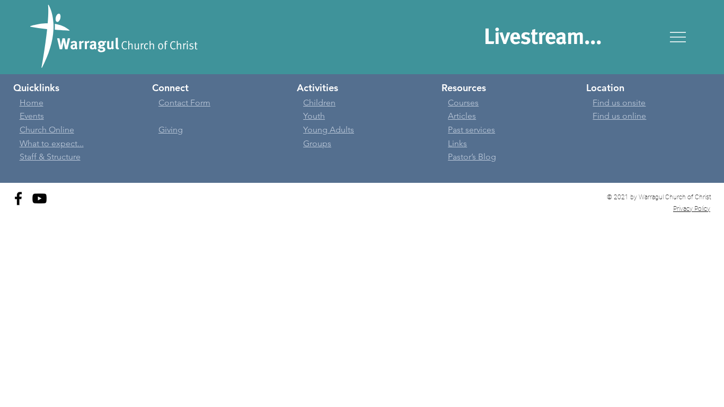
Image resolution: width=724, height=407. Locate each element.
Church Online (47, 130)
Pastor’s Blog (472, 157)
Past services (471, 130)
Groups (317, 143)
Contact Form (184, 103)
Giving (170, 130)
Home (31, 103)
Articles (462, 116)
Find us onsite (619, 103)
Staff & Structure (50, 157)
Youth (314, 116)
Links (457, 143)
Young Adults (328, 130)
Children (319, 103)
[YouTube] (39, 198)
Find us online (619, 116)
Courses (463, 103)
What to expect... (52, 143)
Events (32, 116)
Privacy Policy (691, 209)
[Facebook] (18, 198)
